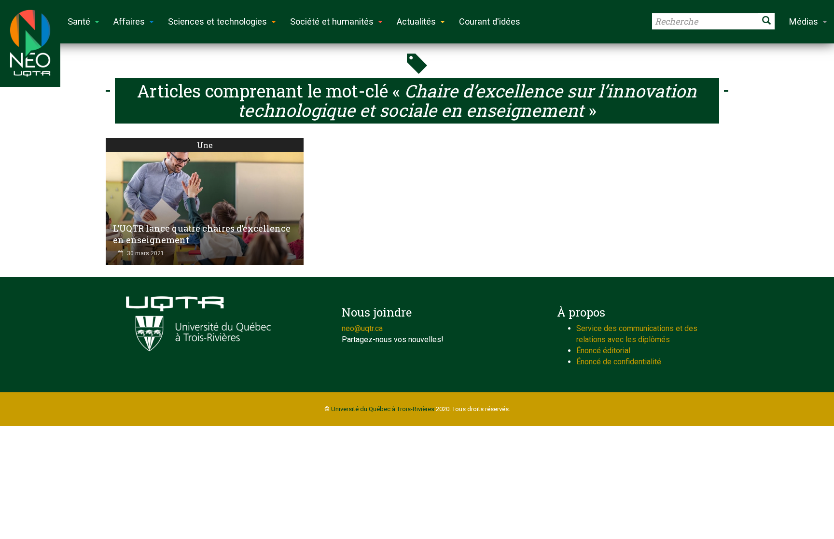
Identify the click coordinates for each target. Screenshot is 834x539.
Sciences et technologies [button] (217, 21)
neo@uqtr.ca (362, 328)
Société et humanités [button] (332, 21)
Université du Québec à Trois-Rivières (382, 409)
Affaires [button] (129, 21)
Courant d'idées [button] (489, 21)
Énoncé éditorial (603, 350)
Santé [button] (79, 21)
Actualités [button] (416, 21)
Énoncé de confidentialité (618, 361)
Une (205, 145)
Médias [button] (803, 21)
